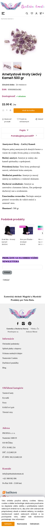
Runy (4, 403)
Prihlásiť (7, 272)
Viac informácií (18, 519)
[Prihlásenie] (36, 13)
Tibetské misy (7, 412)
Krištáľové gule (8, 407)
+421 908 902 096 (9, 478)
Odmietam (34, 524)
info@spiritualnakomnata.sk (13, 474)
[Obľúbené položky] (32, 13)
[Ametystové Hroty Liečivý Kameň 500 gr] (22, 41)
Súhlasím (8, 524)
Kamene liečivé (7, 19)
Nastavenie (22, 524)
